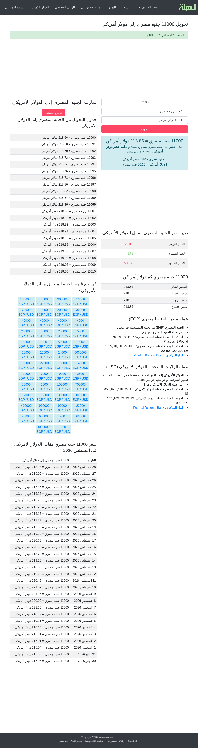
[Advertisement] (99, 70)
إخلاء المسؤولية (116, 740)
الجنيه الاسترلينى (91, 7)
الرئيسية (132, 740)
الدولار (126, 7)
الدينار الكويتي (40, 7)
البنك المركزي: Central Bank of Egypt (159, 355)
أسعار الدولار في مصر (71, 740)
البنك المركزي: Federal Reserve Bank (158, 407)
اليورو (112, 7)
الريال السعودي (65, 7)
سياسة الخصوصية (94, 740)
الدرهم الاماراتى (15, 7)
